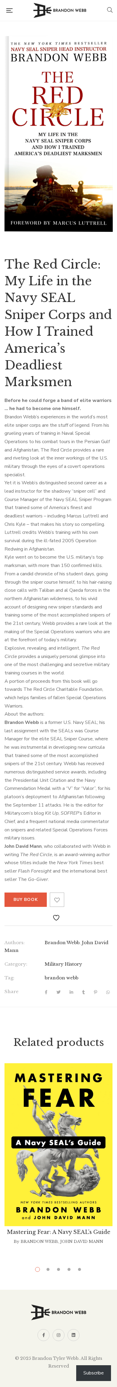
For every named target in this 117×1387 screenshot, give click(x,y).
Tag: (9, 978)
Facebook (44, 1335)
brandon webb (61, 978)
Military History (63, 964)
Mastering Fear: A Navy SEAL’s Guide (58, 1232)
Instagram (58, 1335)
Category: (15, 964)
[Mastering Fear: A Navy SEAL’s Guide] (58, 1144)
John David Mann (81, 1241)
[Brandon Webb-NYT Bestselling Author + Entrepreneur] (59, 10)
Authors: (14, 942)
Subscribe (93, 1373)
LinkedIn (74, 1335)
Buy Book (26, 899)
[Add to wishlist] (57, 900)
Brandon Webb (62, 942)
